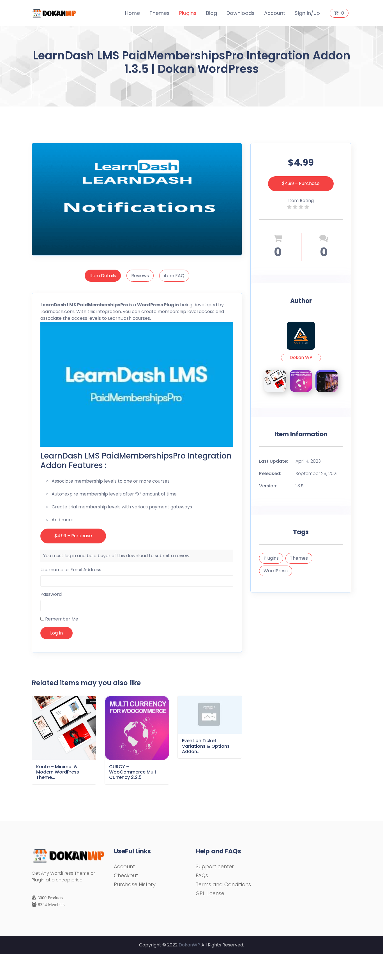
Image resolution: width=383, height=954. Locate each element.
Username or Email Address (70, 569)
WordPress (276, 571)
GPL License (210, 893)
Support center (215, 866)
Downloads (241, 13)
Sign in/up (307, 13)
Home (132, 13)
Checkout (126, 875)
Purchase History (135, 884)
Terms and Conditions (223, 884)
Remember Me (61, 619)
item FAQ (174, 275)
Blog (211, 13)
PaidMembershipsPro (102, 305)
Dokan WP (301, 357)
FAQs (202, 875)
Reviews (140, 275)
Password (51, 594)
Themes (159, 13)
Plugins (188, 13)
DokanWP (189, 945)
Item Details (102, 275)
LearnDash (53, 305)
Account (274, 13)
